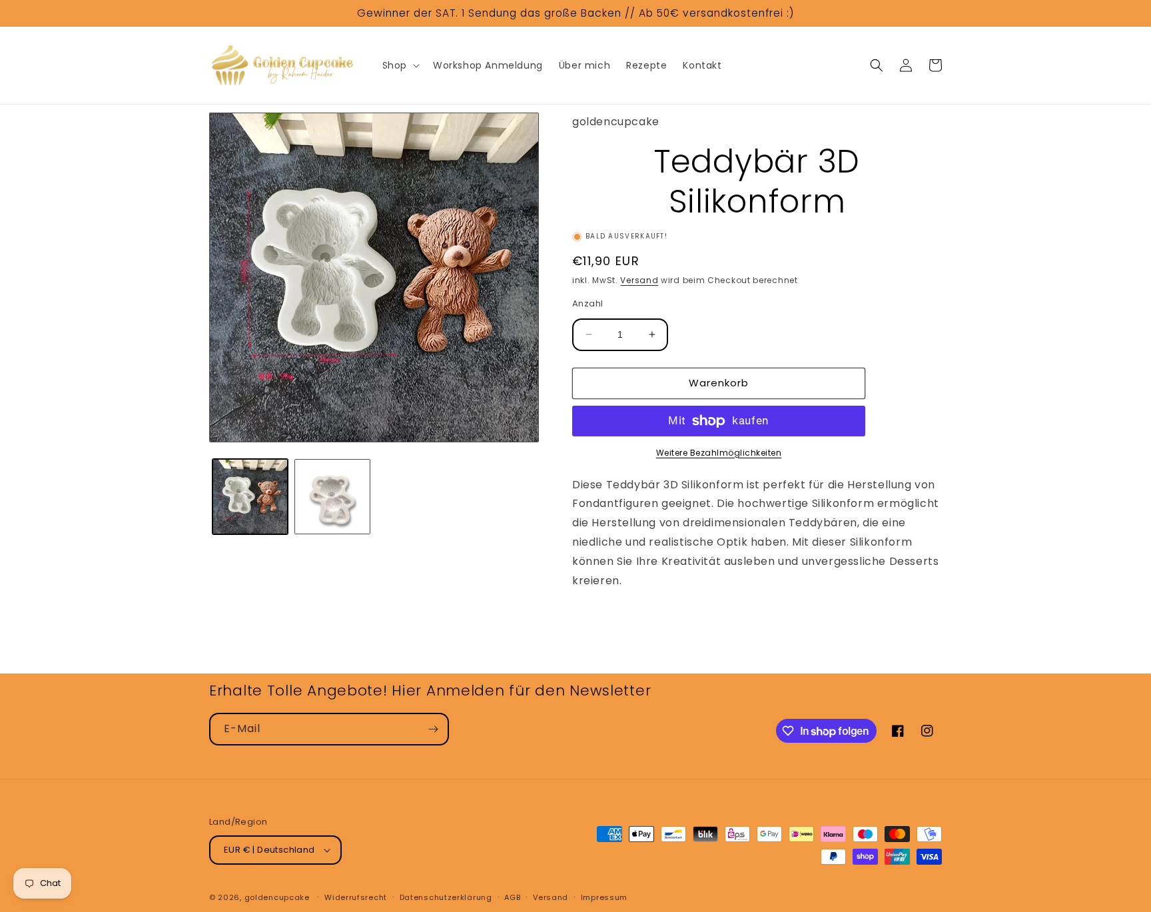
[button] (399, 65)
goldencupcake (277, 897)
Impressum (604, 897)
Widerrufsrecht (355, 897)
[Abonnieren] (433, 729)
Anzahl (587, 303)
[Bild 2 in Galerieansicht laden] (332, 496)
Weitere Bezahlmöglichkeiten (719, 452)
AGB (512, 897)
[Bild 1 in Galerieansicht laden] (250, 496)
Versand (639, 280)
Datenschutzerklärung (446, 897)
